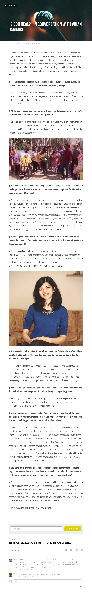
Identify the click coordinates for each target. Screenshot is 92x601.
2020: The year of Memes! (59, 542)
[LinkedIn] (77, 550)
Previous (13, 539)
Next (48, 539)
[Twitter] (71, 550)
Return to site (11, 5)
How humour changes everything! (25, 542)
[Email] (82, 550)
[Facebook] (66, 550)
